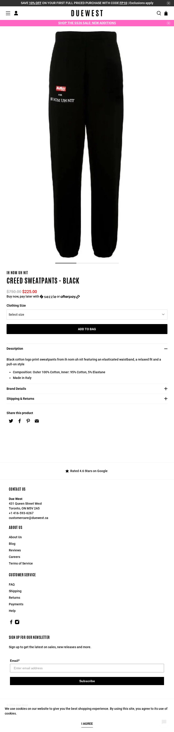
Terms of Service (21, 563)
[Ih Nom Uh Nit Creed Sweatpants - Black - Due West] (87, 144)
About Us (15, 537)
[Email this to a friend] (36, 421)
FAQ (12, 584)
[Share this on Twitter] (11, 421)
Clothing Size (16, 305)
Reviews (15, 550)
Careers (14, 557)
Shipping (15, 591)
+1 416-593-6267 (21, 513)
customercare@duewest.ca (28, 518)
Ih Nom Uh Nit (17, 272)
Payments (16, 604)
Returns (14, 597)
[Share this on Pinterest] (28, 421)
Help (12, 611)
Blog (12, 543)
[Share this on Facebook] (19, 421)
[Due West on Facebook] (11, 623)
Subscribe (87, 681)
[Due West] (87, 13)
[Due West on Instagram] (17, 623)
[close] (168, 3)
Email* (14, 660)
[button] (87, 296)
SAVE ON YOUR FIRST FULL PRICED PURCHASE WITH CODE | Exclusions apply (87, 3)
